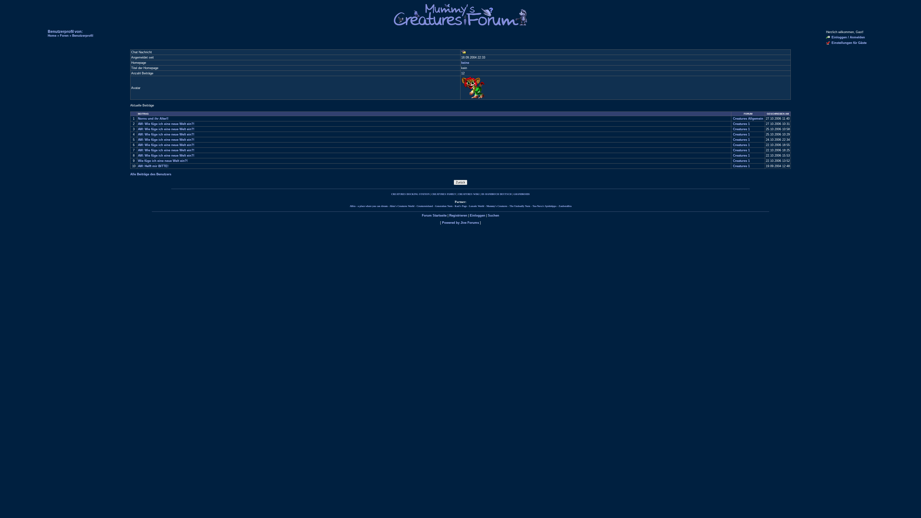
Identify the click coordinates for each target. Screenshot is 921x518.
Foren (64, 35)
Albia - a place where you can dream (369, 206)
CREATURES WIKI (468, 194)
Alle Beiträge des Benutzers (150, 174)
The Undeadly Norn (519, 206)
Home (52, 35)
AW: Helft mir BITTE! (153, 166)
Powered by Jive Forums (460, 222)
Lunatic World (476, 206)
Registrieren (458, 215)
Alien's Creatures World (402, 206)
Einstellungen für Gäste (849, 43)
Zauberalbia (565, 206)
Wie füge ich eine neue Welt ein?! (163, 161)
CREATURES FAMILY (443, 194)
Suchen (493, 215)
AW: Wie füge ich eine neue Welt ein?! (166, 124)
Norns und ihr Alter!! (153, 118)
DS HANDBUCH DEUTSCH (496, 194)
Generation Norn (444, 206)
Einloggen (477, 215)
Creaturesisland (425, 206)
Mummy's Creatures (496, 206)
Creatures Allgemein (748, 118)
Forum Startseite (434, 215)
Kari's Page (461, 206)
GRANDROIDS (522, 194)
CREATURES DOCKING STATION (410, 194)
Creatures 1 (741, 124)
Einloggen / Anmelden (848, 37)
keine (465, 63)
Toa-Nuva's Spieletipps (544, 206)
